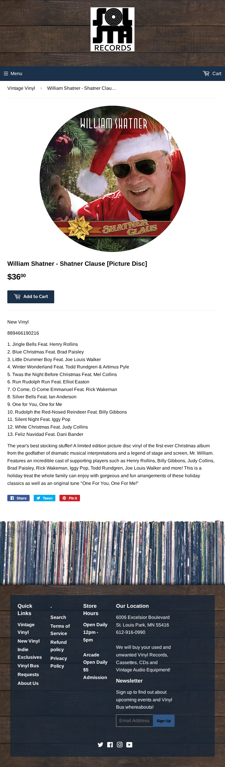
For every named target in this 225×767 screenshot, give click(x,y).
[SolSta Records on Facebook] (110, 745)
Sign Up (164, 721)
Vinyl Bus (28, 665)
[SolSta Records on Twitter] (100, 745)
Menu (16, 73)
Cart (216, 73)
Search (58, 617)
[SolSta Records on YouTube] (129, 745)
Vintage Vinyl (21, 88)
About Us (28, 683)
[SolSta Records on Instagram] (120, 745)
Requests (28, 674)
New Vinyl (29, 641)
